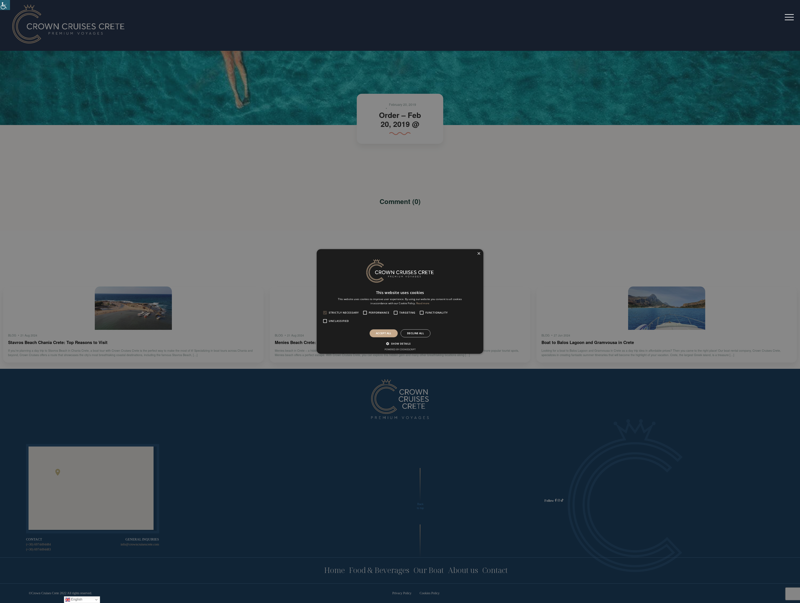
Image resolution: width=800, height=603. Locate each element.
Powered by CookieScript (400, 349)
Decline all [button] (415, 333)
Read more (423, 303)
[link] (5, 5)
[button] (789, 17)
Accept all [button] (383, 333)
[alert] (400, 301)
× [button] (478, 253)
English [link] (76, 599)
